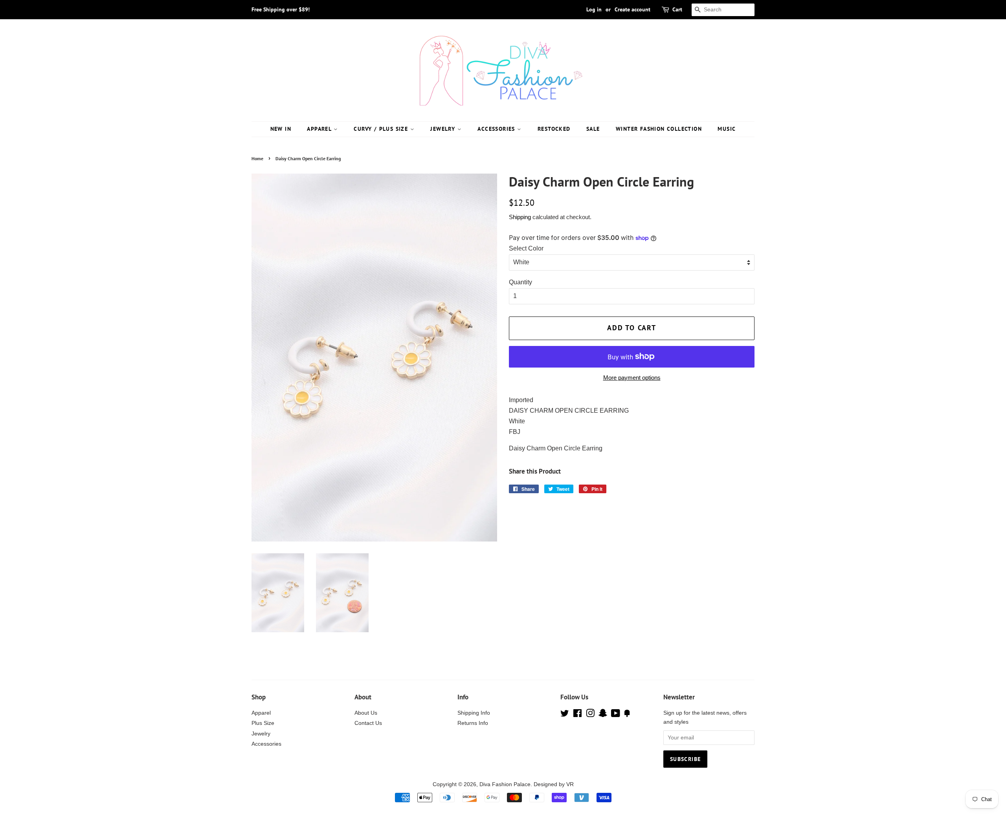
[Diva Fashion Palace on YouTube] (615, 715)
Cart (677, 9)
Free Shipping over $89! (281, 9)
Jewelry (443, 128)
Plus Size (263, 723)
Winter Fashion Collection (659, 128)
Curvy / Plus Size (382, 128)
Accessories (497, 128)
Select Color (526, 248)
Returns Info (472, 723)
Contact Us (368, 723)
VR (570, 784)
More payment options (632, 377)
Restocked (554, 128)
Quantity (520, 282)
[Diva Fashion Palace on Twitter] (564, 715)
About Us (365, 713)
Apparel (320, 128)
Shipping (520, 217)
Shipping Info (473, 713)
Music (727, 128)
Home (257, 158)
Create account (632, 9)
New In (280, 128)
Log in (594, 9)
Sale (593, 128)
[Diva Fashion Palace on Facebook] (577, 715)
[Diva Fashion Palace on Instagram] (590, 715)
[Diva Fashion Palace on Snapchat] (602, 715)
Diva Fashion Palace (505, 784)
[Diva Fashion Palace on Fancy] (627, 715)
